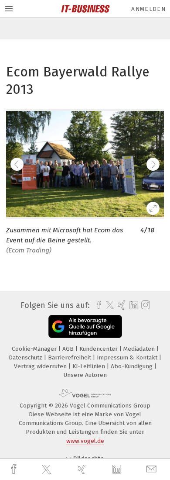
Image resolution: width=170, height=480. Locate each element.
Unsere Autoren (85, 375)
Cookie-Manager (35, 348)
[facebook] (14, 469)
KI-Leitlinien (89, 366)
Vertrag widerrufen (41, 366)
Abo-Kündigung (132, 366)
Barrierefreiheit (70, 357)
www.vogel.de (85, 441)
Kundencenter (99, 348)
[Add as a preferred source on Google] (85, 326)
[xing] (83, 469)
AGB (68, 348)
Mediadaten (139, 348)
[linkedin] (117, 469)
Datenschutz (26, 357)
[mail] (152, 469)
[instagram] (144, 305)
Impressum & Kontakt (128, 357)
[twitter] (47, 469)
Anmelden (148, 9)
